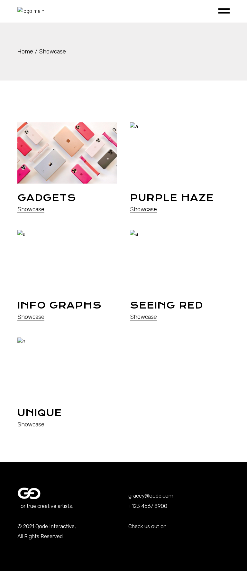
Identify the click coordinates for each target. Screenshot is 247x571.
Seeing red (166, 305)
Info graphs (59, 305)
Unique (39, 412)
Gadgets (47, 197)
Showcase (30, 209)
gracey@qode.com (150, 495)
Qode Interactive (55, 526)
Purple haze (172, 197)
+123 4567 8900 (147, 506)
